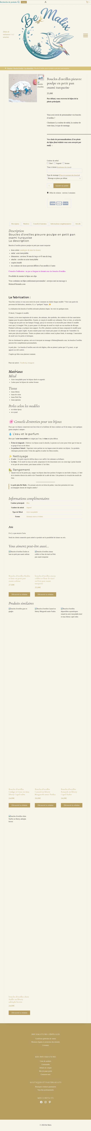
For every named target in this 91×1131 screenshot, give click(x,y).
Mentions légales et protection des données (45, 1042)
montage (74, 215)
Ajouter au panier (61, 186)
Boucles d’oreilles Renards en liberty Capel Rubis (69, 792)
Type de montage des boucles (69, 175)
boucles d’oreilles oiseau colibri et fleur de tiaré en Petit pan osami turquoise (45, 580)
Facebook (23, 363)
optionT (79, 215)
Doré (51, 163)
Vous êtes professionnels (45, 1090)
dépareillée (58, 215)
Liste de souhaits (45, 1061)
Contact (24, 2)
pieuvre (58, 217)
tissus (66, 217)
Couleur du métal (53, 161)
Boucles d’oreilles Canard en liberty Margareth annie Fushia (45, 792)
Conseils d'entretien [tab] (39, 224)
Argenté (58, 163)
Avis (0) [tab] (77, 224)
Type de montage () (63, 175)
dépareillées (65, 215)
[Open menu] (86, 35)
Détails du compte (45, 1068)
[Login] (46, 2)
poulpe (62, 217)
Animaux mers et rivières (68, 212)
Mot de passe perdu (45, 1071)
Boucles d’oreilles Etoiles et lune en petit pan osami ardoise (19, 578)
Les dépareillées (57, 212)
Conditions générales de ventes (45, 1039)
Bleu (28, 503)
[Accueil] (5, 68)
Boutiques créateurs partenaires (45, 1087)
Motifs (53, 213)
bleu (54, 215)
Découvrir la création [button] (19, 594)
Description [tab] (15, 224)
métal (70, 215)
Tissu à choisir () (59, 167)
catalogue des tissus (64, 167)
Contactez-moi (45, 1074)
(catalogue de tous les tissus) (30, 250)
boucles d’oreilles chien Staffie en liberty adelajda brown (19, 999)
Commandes (45, 1064)
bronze (66, 163)
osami (48, 217)
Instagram (31, 363)
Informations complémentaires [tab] (61, 224)
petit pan (53, 217)
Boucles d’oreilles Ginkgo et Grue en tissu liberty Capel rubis (19, 792)
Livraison (45, 1045)
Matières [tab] (26, 224)
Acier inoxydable (32, 512)
